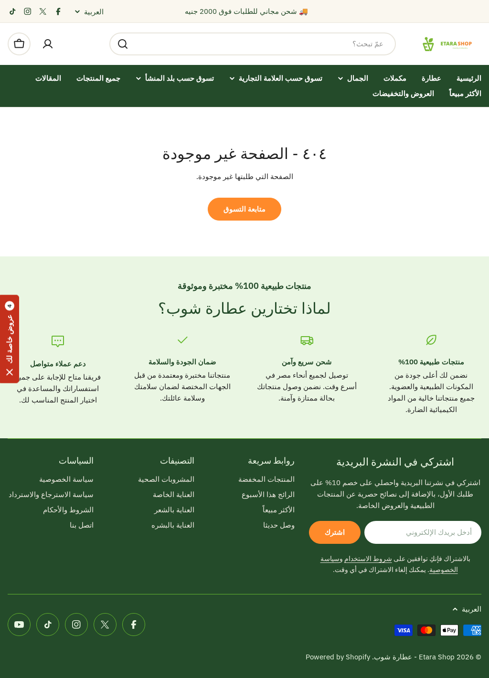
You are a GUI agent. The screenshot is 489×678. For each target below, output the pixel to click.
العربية (94, 11)
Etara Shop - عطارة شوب (414, 656)
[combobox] (252, 43)
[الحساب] (47, 44)
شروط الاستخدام (368, 558)
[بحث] (122, 44)
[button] (9, 339)
